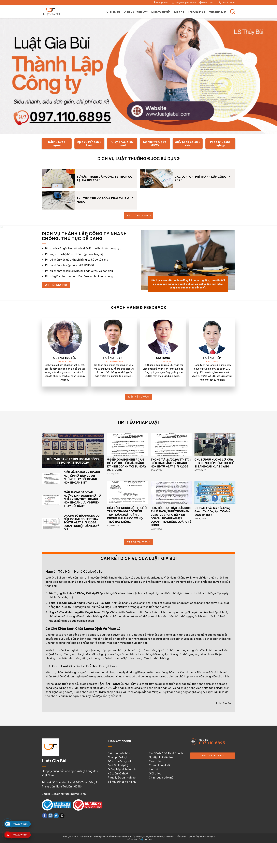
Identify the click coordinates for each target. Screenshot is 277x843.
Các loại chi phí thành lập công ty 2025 (203, 178)
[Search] (232, 11)
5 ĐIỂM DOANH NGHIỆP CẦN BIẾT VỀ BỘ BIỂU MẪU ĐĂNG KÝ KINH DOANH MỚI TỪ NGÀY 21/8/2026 (126, 465)
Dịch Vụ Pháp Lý (135, 11)
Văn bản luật (217, 11)
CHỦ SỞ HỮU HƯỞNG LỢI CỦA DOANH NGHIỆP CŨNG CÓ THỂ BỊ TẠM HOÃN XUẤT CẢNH (214, 463)
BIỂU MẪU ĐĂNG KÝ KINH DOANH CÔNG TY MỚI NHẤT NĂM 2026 (73, 461)
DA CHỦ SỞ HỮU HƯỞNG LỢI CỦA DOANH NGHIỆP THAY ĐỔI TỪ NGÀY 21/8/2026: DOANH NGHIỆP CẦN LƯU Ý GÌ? (82, 522)
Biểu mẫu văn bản (119, 753)
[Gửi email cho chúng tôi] (61, 815)
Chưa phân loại (117, 757)
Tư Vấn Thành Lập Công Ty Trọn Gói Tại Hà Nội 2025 (105, 178)
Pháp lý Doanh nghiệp (122, 777)
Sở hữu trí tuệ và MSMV (122, 781)
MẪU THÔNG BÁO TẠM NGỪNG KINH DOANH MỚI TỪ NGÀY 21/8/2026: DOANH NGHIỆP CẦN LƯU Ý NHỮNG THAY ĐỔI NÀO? (82, 499)
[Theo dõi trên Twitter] (56, 815)
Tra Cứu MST (196, 11)
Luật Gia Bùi (53, 577)
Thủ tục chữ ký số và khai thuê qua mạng (105, 200)
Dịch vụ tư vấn (160, 11)
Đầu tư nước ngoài (119, 761)
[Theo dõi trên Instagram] (50, 815)
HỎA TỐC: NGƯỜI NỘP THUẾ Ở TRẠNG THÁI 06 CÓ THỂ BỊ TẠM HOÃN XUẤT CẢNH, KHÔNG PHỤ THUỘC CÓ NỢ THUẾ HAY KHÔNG (127, 514)
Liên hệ (179, 11)
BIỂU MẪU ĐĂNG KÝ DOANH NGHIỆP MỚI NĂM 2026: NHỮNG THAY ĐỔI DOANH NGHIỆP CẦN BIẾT (82, 477)
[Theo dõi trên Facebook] (44, 815)
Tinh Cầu (147, 839)
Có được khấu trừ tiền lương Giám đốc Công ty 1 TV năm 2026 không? (212, 511)
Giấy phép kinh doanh (122, 769)
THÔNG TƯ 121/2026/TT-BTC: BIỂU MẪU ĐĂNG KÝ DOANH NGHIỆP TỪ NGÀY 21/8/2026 (171, 463)
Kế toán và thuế (118, 773)
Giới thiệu (113, 11)
